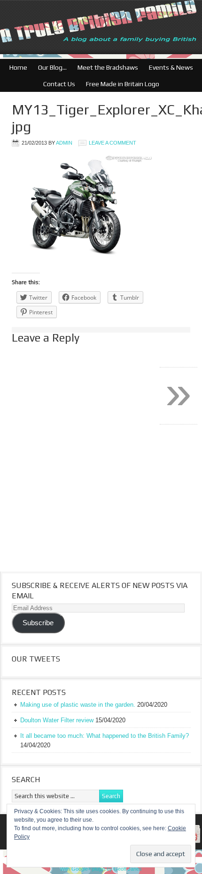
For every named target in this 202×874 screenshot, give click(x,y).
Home (18, 67)
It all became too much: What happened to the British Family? (104, 735)
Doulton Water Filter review (56, 720)
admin (64, 143)
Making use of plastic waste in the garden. (77, 704)
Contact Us (57, 84)
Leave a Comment (112, 143)
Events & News (168, 67)
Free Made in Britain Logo (120, 84)
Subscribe (38, 623)
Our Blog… (50, 67)
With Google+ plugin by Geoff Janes (101, 869)
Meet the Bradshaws (108, 67)
